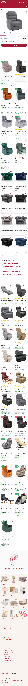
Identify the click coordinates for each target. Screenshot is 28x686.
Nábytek (3, 6)
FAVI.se (9, 680)
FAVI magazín (7, 654)
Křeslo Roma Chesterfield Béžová (10, 230)
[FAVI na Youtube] (10, 639)
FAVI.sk (4, 678)
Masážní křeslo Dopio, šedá (8, 453)
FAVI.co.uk (14, 680)
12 (12, 439)
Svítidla (5, 595)
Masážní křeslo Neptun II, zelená (9, 536)
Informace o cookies (9, 662)
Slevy (23, 618)
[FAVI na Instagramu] (7, 639)
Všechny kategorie (20, 6)
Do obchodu (15, 45)
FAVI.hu (18, 678)
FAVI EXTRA (7, 658)
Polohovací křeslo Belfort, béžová (10, 76)
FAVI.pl (9, 678)
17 (12, 373)
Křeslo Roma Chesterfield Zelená (10, 186)
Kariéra (5, 633)
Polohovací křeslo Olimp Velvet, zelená (11, 159)
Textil (23, 584)
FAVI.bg (19, 680)
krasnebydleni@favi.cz (11, 628)
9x (22, 74)
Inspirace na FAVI (8, 652)
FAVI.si (8, 682)
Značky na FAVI (8, 650)
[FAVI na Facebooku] (4, 639)
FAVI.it (4, 680)
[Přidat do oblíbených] (26, 12)
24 (25, 466)
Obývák (14, 607)
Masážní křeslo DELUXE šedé (9, 409)
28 (12, 307)
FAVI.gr (4, 682)
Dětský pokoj (5, 619)
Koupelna (5, 607)
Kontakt (6, 631)
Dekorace (9, 6)
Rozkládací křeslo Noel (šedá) (9, 131)
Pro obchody (7, 656)
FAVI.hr (23, 678)
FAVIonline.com (6, 673)
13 (25, 61)
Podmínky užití (7, 660)
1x (22, 157)
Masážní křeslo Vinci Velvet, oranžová (11, 103)
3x (22, 129)
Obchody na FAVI (8, 648)
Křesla (9, 9)
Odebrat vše (7, 568)
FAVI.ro (13, 678)
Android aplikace (9, 669)
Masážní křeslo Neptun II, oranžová (10, 481)
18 (25, 307)
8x (22, 298)
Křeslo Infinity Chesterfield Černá (10, 252)
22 (25, 144)
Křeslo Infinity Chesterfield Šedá (9, 208)
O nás (5, 646)
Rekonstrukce (14, 595)
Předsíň (14, 618)
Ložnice (23, 607)
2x (22, 386)
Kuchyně (23, 595)
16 (25, 329)
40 (25, 285)
